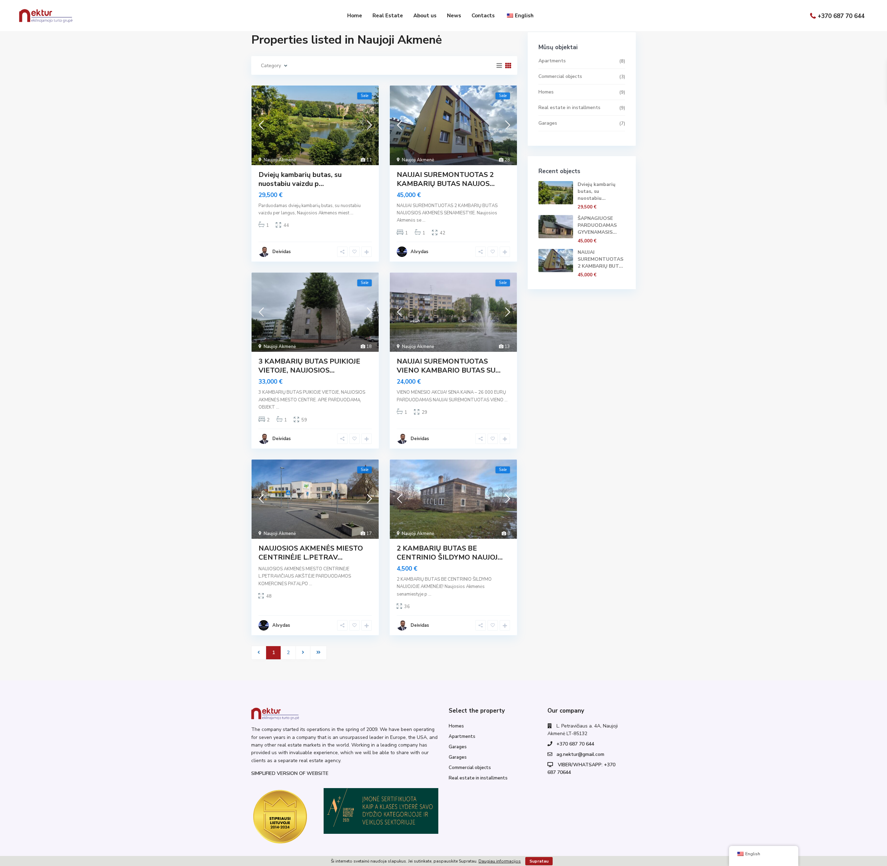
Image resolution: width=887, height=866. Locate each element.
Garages (547, 123)
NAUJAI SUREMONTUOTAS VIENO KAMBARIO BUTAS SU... (449, 366)
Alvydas (419, 252)
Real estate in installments (569, 107)
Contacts (483, 15)
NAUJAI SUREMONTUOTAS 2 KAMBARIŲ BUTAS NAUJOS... (446, 179)
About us (425, 15)
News (454, 15)
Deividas (281, 252)
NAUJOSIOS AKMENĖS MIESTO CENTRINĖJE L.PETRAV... (310, 553)
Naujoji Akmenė (280, 160)
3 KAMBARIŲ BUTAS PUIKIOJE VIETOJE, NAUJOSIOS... (309, 366)
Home (354, 15)
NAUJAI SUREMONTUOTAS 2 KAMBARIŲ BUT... (600, 259)
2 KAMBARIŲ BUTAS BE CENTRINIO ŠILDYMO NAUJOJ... (450, 553)
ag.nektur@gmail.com (580, 754)
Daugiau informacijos (499, 861)
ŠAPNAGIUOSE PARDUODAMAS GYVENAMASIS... (597, 225)
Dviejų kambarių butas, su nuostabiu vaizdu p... (300, 179)
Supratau (538, 861)
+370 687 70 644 (841, 16)
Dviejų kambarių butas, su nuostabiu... (596, 191)
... (351, 213)
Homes (546, 92)
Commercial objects (560, 76)
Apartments (552, 60)
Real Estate (387, 15)
